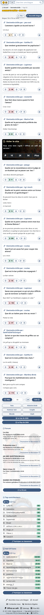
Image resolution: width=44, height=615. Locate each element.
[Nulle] (5, 35)
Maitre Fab (28, 119)
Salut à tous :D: (9, 469)
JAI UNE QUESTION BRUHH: (14, 456)
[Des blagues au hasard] (12, 2)
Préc (8, 400)
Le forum (22, 490)
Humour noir (12, 410)
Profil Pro (35, 613)
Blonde (11, 414)
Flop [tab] (13, 502)
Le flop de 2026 (23, 422)
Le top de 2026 (22, 418)
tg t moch (28, 187)
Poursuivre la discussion (29, 442)
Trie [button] (21, 16)
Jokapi (27, 165)
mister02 (28, 97)
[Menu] (4, 3)
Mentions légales (31, 604)
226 (28, 400)
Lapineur (28, 64)
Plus (36, 155)
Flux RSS (35, 608)
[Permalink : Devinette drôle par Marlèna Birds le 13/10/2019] (4, 374)
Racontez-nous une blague (18, 600)
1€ (12, 155)
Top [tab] (7, 502)
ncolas (27, 246)
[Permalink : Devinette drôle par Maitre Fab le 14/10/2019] (4, 119)
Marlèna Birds (30, 375)
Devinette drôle (13, 22)
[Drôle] (15, 35)
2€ (20, 155)
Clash (32, 414)
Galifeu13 (28, 42)
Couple (32, 410)
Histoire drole (32, 406)
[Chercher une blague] (40, 2)
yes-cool (27, 22)
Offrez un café (12, 608)
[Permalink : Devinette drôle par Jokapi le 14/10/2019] (4, 164)
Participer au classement (22, 541)
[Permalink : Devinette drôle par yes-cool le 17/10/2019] (4, 22)
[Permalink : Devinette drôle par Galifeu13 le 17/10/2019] (4, 42)
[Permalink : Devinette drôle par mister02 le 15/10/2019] (4, 96)
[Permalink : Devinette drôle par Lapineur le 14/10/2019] (4, 218)
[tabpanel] (22, 521)
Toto (12, 406)
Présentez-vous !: (10, 445)
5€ (28, 155)
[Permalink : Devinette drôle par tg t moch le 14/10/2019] (4, 187)
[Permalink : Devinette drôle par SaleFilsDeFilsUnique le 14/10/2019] (4, 330)
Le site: (6, 432)
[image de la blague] (39, 35)
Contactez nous (14, 604)
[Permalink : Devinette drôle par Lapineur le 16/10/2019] (4, 64)
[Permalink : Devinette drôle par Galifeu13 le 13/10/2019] (4, 354)
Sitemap (25, 608)
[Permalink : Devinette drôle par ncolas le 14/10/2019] (4, 245)
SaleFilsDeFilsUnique (12, 332)
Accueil (5, 8)
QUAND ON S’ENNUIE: (11, 480)
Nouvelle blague (35, 16)
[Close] (40, 141)
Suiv (35, 400)
